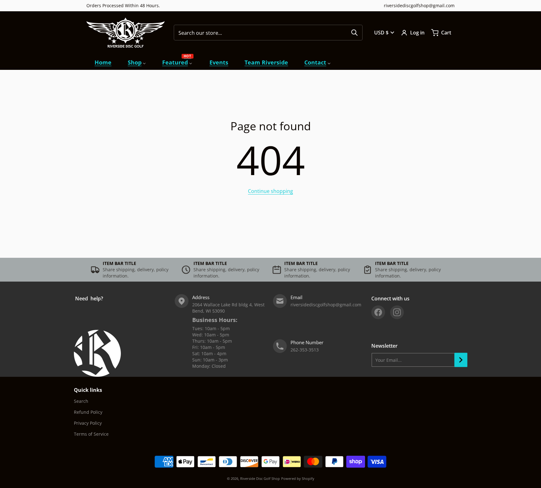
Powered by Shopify (297, 478)
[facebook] (378, 312)
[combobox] (268, 32)
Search (81, 401)
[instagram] (397, 312)
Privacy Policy (88, 423)
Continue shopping (270, 191)
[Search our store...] (354, 32)
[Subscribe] (460, 360)
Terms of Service (91, 434)
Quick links (88, 390)
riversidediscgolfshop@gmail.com (419, 5)
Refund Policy (88, 412)
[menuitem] (103, 62)
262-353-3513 (305, 350)
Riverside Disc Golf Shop (260, 478)
